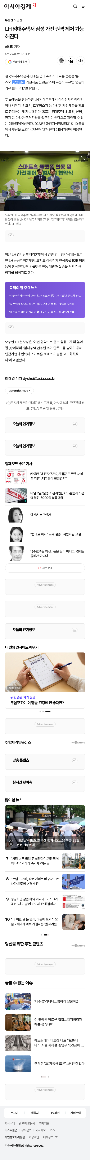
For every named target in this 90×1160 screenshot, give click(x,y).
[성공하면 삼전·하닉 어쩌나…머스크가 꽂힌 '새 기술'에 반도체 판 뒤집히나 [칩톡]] (73, 908)
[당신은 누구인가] (16, 521)
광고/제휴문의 (27, 1123)
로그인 (14, 1113)
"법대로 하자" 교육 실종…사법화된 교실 (55, 534)
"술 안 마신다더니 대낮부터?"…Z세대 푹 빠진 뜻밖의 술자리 (42, 304)
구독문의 (26, 1130)
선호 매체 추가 (19, 61)
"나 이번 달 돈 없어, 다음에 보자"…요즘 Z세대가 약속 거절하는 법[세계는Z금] (35, 924)
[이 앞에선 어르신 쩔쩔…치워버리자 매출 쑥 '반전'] (18, 1029)
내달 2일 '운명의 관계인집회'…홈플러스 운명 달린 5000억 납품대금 (57, 495)
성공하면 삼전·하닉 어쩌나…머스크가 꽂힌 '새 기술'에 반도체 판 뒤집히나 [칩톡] (45, 295)
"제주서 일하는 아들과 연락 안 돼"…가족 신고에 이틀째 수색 (41, 312)
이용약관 (34, 1137)
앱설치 (35, 1113)
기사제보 (41, 1130)
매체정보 (48, 1137)
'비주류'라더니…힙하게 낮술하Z (56, 1001)
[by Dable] (78, 946)
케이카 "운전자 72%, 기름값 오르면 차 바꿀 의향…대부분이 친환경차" (56, 476)
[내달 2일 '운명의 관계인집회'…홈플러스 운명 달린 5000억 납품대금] (16, 502)
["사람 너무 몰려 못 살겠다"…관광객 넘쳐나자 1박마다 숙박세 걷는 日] (73, 868)
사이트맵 (76, 1113)
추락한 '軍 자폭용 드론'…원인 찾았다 (59, 1063)
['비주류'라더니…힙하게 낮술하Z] (18, 1008)
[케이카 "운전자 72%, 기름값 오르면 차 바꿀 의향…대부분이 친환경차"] (16, 482)
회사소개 (10, 1123)
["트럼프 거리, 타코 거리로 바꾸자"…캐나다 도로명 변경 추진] (73, 888)
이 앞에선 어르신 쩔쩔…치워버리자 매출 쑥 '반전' (58, 1022)
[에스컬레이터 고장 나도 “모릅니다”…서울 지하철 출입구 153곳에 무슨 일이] (18, 1050)
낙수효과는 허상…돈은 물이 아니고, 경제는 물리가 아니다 (57, 553)
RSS (52, 1130)
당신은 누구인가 (40, 515)
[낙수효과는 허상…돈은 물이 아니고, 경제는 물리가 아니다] (16, 560)
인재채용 (44, 1123)
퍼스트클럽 (11, 1130)
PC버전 (55, 1113)
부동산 (9, 20)
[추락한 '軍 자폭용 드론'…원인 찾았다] (18, 1071)
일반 (19, 20)
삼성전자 (19, 82)
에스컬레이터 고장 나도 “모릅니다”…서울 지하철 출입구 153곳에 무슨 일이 (59, 1043)
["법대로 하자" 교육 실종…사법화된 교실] (16, 541)
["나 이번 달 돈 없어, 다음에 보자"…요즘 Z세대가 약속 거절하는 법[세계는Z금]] (73, 928)
